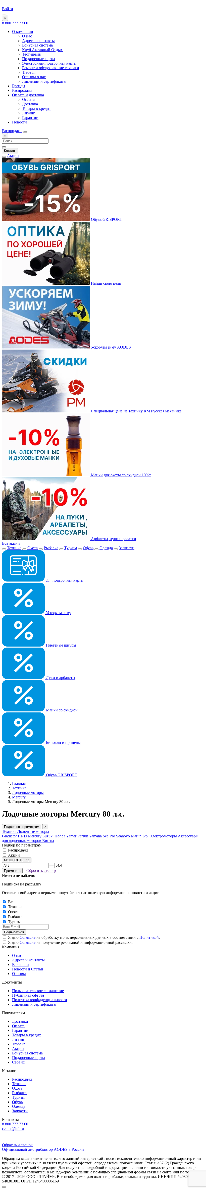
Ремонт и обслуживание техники (50, 68)
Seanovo (123, 836)
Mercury (19, 797)
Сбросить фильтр (40, 870)
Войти (7, 9)
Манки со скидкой (61, 710)
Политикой (149, 937)
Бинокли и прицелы (63, 742)
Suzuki (48, 836)
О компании (22, 31)
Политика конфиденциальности (39, 1000)
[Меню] (4, 14)
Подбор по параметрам (21, 827)
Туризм (70, 548)
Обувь (88, 548)
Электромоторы (163, 836)
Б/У (145, 836)
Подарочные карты (38, 59)
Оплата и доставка (28, 95)
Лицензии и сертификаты (44, 81)
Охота (32, 548)
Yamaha (96, 836)
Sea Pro (109, 836)
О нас (27, 36)
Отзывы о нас (34, 77)
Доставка (30, 104)
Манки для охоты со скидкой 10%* (120, 475)
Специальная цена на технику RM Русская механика (136, 411)
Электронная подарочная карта (49, 63)
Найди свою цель (105, 283)
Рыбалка (51, 548)
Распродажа (22, 90)
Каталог (10, 151)
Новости (19, 122)
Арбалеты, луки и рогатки (113, 539)
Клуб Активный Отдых (42, 50)
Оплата (28, 99)
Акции (13, 155)
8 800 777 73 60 (15, 23)
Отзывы (19, 973)
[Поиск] (25, 132)
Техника (14, 548)
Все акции (11, 543)
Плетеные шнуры (60, 645)
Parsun (83, 836)
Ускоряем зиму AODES (110, 347)
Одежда (106, 548)
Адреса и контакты (38, 40)
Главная (19, 783)
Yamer (71, 836)
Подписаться (14, 932)
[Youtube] (7, 1140)
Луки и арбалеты (60, 677)
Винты (48, 840)
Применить (12, 871)
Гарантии (30, 117)
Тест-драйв (31, 54)
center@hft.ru (13, 1128)
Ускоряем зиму (58, 613)
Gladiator (10, 836)
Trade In (28, 72)
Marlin (136, 836)
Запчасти (126, 548)
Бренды (18, 86)
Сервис (18, 1062)
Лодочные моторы (28, 792)
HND (23, 836)
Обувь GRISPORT (106, 219)
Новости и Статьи (27, 969)
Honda (60, 836)
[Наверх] (4, 1187)
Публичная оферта (28, 995)
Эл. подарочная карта (64, 580)
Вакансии (20, 964)
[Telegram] (17, 1140)
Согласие (27, 937)
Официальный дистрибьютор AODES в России (43, 1149)
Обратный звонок (17, 1145)
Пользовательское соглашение (38, 991)
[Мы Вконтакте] (26, 1140)
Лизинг (28, 113)
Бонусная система (37, 45)
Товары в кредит (36, 108)
